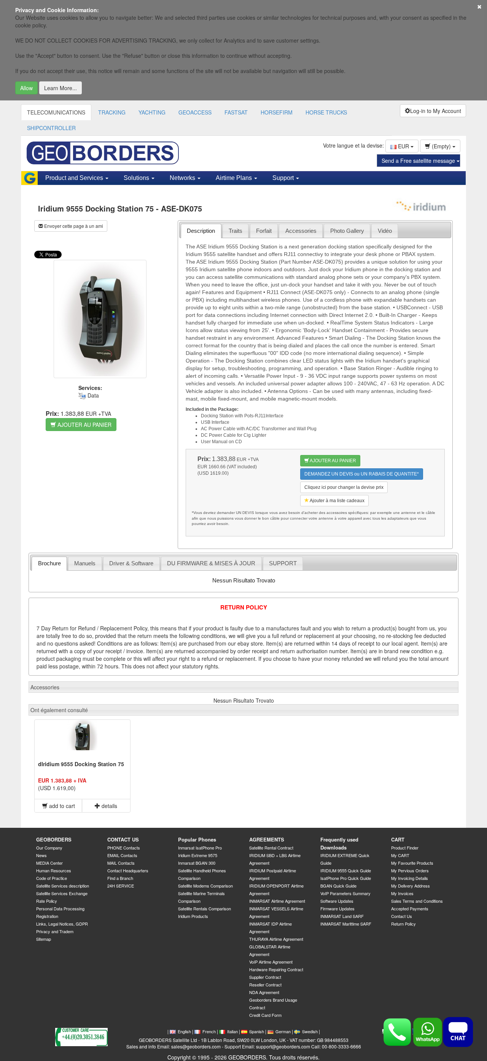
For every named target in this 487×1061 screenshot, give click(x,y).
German (283, 1031)
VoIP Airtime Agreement (271, 962)
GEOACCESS (195, 112)
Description (201, 230)
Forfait (264, 230)
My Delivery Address (410, 886)
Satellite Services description (62, 886)
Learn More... (60, 88)
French (209, 1031)
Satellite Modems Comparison (205, 886)
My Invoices (402, 893)
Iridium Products (193, 916)
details (108, 806)
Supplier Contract (265, 977)
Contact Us (401, 916)
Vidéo (385, 230)
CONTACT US (123, 839)
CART (397, 839)
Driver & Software (131, 563)
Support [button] (283, 178)
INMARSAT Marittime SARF (345, 924)
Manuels (84, 563)
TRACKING (112, 112)
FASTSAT (236, 112)
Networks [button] (183, 178)
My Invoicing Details (409, 878)
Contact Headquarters (127, 870)
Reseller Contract (265, 984)
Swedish (310, 1031)
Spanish (256, 1031)
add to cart (61, 806)
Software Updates (336, 901)
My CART (400, 855)
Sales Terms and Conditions (417, 901)
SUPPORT (283, 563)
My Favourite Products (412, 863)
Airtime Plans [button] (234, 178)
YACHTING (152, 112)
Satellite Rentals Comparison (204, 908)
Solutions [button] (137, 178)
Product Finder (405, 848)
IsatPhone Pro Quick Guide (345, 878)
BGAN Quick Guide (338, 886)
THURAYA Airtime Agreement (276, 939)
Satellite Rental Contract (271, 848)
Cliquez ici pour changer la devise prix (344, 487)
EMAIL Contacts (122, 855)
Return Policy (403, 924)
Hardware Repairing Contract (276, 969)
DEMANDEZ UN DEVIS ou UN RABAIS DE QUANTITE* (361, 474)
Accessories (301, 230)
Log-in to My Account (435, 111)
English (184, 1031)
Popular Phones (197, 839)
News (41, 855)
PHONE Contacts (123, 848)
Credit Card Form (265, 1015)
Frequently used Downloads (339, 843)
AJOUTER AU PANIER (83, 424)
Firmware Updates (337, 908)
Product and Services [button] (75, 178)
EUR (403, 146)
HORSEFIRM (277, 112)
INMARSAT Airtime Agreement (277, 901)
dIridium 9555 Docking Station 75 (81, 764)
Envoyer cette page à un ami (73, 226)
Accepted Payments (409, 908)
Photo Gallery (347, 230)
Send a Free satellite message (419, 160)
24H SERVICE (120, 886)
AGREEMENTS (266, 839)
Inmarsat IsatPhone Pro (200, 848)
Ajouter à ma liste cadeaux (336, 500)
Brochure (49, 563)
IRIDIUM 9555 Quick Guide (345, 870)
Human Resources (53, 870)
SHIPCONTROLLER (51, 128)
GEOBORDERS (54, 839)
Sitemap (43, 939)
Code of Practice (51, 878)
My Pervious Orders (410, 870)
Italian (232, 1031)
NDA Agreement (264, 992)
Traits (235, 230)
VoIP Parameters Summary (345, 893)
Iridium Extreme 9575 (197, 855)
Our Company (49, 848)
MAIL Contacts (121, 863)
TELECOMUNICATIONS (56, 112)
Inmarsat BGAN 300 (196, 863)
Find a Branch (120, 878)
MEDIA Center (49, 863)
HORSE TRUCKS (326, 112)
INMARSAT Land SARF (342, 916)
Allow (26, 88)
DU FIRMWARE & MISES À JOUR (211, 563)
